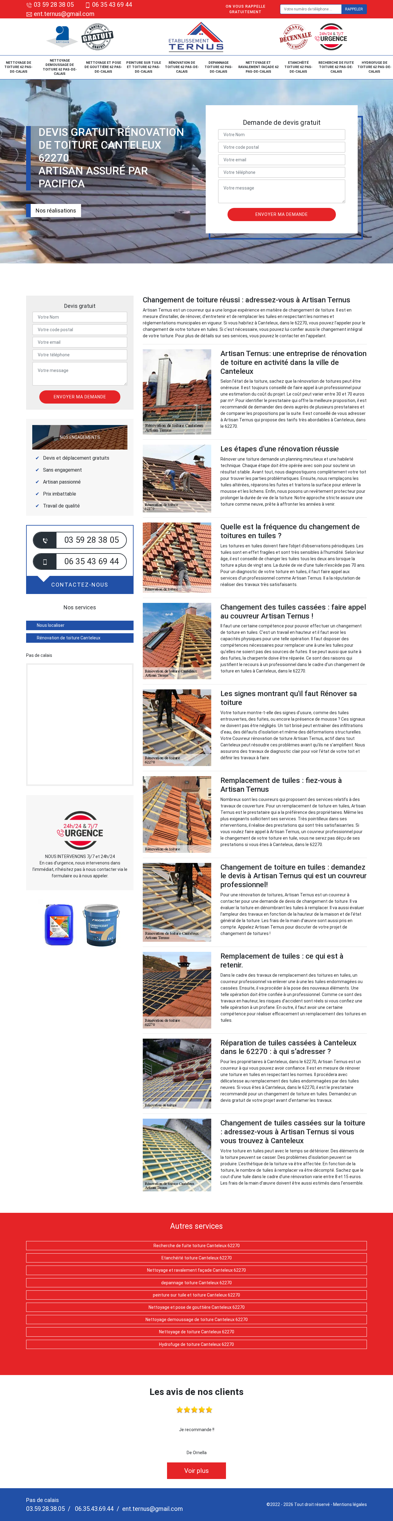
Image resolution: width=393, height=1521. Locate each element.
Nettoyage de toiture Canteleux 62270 (196, 1331)
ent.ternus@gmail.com (63, 13)
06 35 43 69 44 (112, 4)
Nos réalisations (56, 210)
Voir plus (196, 1470)
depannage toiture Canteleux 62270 (196, 1282)
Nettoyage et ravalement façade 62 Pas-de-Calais (258, 67)
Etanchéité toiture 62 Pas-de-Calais (298, 67)
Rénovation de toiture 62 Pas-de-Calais (182, 67)
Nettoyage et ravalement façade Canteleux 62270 (196, 1270)
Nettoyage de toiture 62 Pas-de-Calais (18, 67)
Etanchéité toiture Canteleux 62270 (196, 1257)
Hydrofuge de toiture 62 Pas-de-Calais (374, 67)
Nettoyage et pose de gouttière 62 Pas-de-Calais (103, 67)
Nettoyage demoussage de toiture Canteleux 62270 (197, 1319)
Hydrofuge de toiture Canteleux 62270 (196, 1344)
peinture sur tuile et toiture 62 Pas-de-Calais (143, 67)
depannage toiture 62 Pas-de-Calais (218, 67)
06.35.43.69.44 (93, 1508)
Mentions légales (350, 1504)
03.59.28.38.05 (45, 1508)
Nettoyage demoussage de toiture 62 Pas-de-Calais (60, 67)
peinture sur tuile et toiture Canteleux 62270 (196, 1295)
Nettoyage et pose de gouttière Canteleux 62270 (197, 1307)
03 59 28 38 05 (54, 4)
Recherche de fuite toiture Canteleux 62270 (197, 1245)
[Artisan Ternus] (196, 36)
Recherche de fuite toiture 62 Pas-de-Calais (336, 67)
